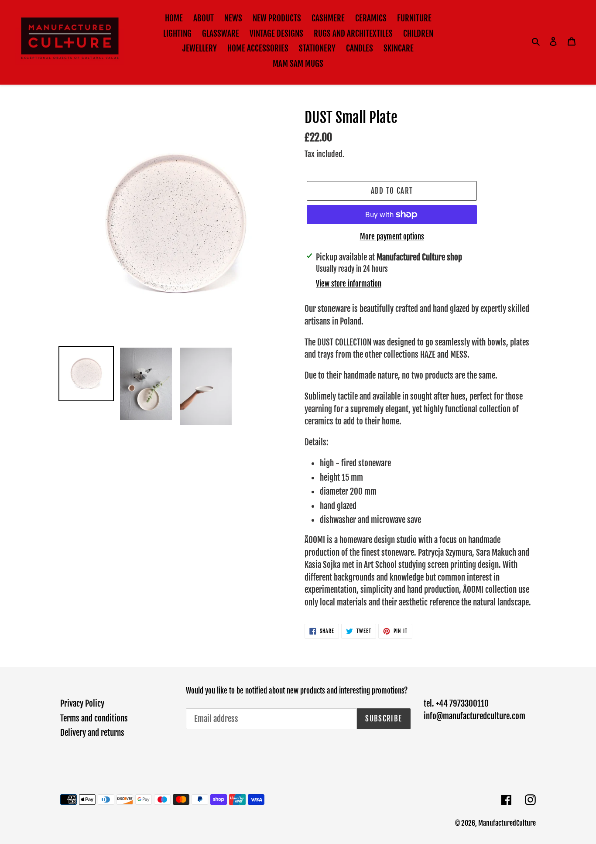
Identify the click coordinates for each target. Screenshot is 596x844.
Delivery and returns (92, 733)
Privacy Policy (82, 703)
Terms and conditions (94, 718)
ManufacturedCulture (507, 823)
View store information (348, 283)
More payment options (392, 236)
